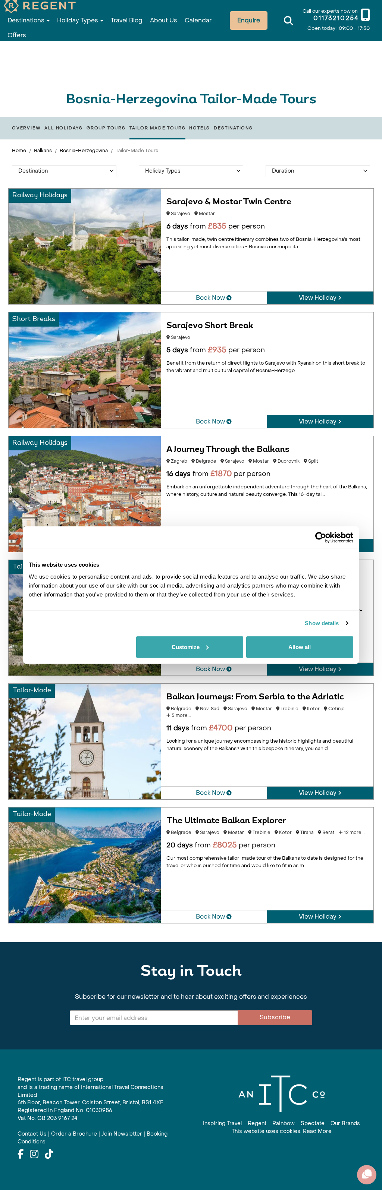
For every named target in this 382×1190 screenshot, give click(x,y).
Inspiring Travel (222, 1123)
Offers (16, 35)
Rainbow (283, 1123)
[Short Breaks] (85, 370)
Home (19, 150)
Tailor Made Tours (157, 128)
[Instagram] (34, 1154)
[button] (64, 171)
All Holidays (63, 128)
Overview (26, 128)
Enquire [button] (248, 20)
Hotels (199, 128)
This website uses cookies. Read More (282, 1131)
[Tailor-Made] (85, 741)
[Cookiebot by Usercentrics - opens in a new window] (320, 537)
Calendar (198, 20)
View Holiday (318, 298)
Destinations (26, 20)
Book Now (211, 298)
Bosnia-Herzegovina (84, 150)
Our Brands (345, 1123)
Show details (322, 623)
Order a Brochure (74, 1133)
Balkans (43, 150)
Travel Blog (127, 20)
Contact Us (32, 1133)
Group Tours (106, 128)
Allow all (299, 646)
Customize (186, 646)
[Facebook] (21, 1154)
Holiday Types (78, 20)
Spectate (313, 1123)
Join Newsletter (121, 1133)
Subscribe (275, 1017)
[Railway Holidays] (85, 246)
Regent (257, 1123)
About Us (163, 20)
